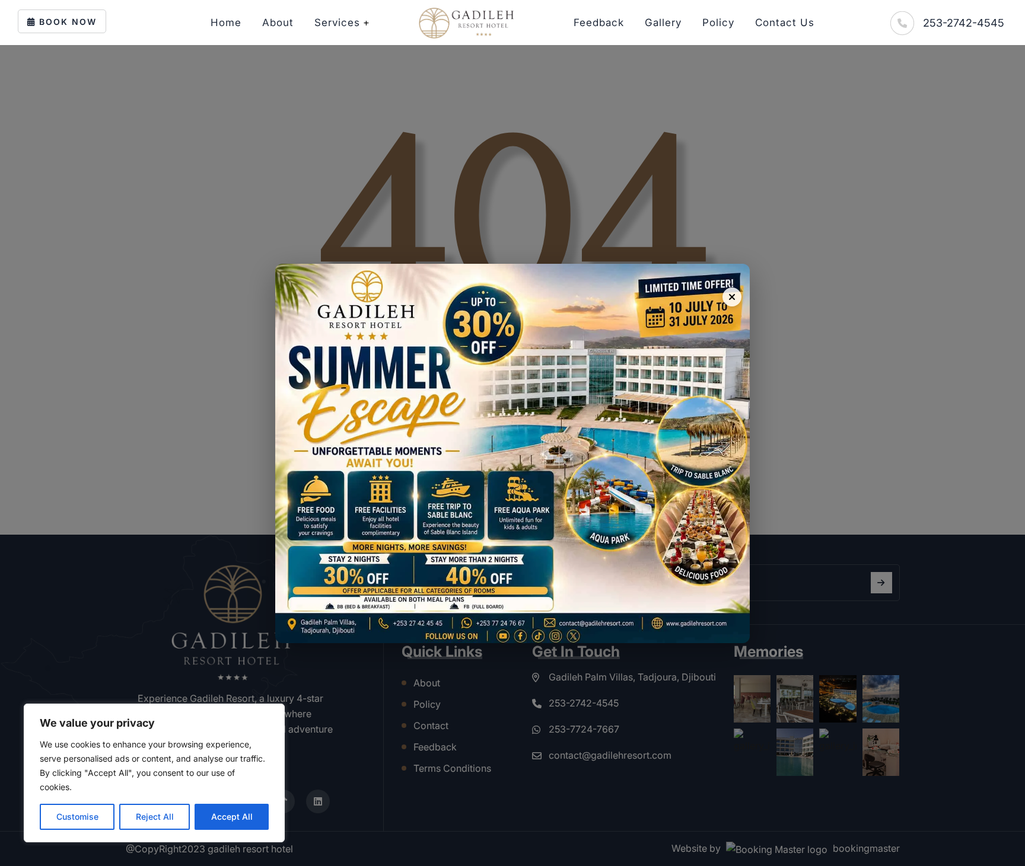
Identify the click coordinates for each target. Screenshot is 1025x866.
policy (718, 22)
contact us (784, 22)
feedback (599, 22)
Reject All (155, 816)
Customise (77, 816)
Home (226, 22)
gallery (663, 22)
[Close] (731, 296)
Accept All (232, 816)
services (337, 22)
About (278, 22)
